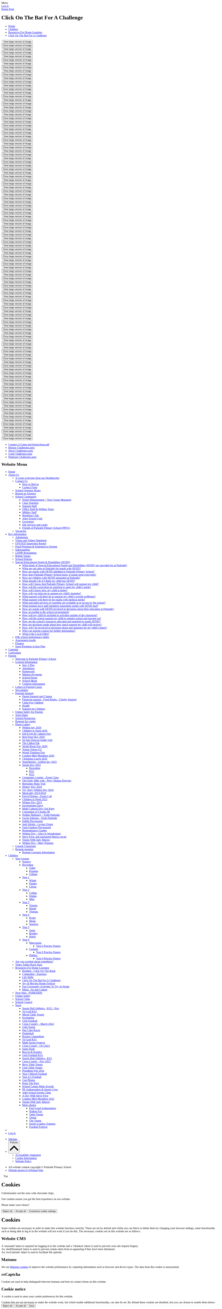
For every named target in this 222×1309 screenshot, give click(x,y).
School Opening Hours (28, 490)
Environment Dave (32, 805)
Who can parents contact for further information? (48, 630)
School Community (26, 496)
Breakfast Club (30, 515)
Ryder (32, 917)
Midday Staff (29, 512)
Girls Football (29, 1020)
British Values (23, 555)
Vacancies (20, 531)
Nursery (26, 861)
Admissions (21, 537)
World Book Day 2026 (34, 746)
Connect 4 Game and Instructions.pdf (28, 444)
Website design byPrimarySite (25, 1170)
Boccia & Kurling (32, 1052)
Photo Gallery (23, 724)
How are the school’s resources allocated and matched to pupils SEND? (61, 621)
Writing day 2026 (31, 727)
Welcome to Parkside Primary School (35, 658)
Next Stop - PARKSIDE (28, 992)
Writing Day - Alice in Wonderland (41, 833)
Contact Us (21, 481)
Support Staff (29, 506)
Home (11, 26)
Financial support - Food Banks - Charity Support (49, 699)
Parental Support (24, 693)
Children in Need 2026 (34, 730)
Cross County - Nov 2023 (36, 1061)
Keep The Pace (30, 1083)
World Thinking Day (33, 752)
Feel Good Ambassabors (42, 1108)
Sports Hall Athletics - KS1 (37, 1058)
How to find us (30, 484)
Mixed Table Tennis (33, 1014)
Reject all (7, 1211)
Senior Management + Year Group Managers (46, 499)
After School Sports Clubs (36, 1092)
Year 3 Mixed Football (34, 1073)
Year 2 (25, 889)
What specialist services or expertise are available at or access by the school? (63, 602)
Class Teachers (30, 502)
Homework (28, 671)
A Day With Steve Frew (35, 1095)
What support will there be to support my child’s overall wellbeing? (59, 596)
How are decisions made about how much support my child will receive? (62, 624)
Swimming (28, 1017)
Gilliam (33, 874)
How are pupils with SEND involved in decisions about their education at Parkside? (68, 609)
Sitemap (12, 1139)
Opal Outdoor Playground (36, 827)
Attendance (28, 668)
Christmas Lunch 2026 (34, 758)
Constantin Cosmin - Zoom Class (40, 777)
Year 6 (25, 939)
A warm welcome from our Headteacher (37, 477)
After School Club (32, 518)
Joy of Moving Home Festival (38, 983)
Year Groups (22, 858)
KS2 (31, 774)
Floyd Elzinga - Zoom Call (37, 796)
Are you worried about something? (34, 961)
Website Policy (23, 1161)
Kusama (33, 871)
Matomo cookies (19, 1266)
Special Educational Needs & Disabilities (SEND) (42, 562)
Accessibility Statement (28, 1155)
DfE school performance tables (32, 637)
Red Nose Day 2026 (33, 736)
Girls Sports (28, 1027)
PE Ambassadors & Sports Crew (40, 1089)
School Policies (23, 559)
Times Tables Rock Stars (28, 964)
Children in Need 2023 (34, 799)
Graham (33, 949)
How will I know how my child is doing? (44, 590)
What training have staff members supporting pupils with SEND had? (60, 605)
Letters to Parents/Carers (28, 687)
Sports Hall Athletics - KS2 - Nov (40, 1008)
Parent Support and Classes (37, 696)
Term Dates (21, 715)
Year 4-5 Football (31, 1077)
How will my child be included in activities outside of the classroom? (59, 615)
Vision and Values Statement (30, 540)
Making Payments (32, 674)
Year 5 (25, 927)
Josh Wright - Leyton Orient (37, 824)
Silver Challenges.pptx (20, 450)
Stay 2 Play (28, 665)
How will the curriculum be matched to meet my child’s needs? (56, 587)
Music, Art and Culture (34, 989)
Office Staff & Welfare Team (38, 509)
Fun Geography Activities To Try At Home (45, 986)
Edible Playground (32, 821)
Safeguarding (22, 549)
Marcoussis (35, 942)
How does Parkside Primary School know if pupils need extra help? (59, 574)
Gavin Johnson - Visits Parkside (39, 818)
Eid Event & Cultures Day (36, 733)
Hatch (32, 936)
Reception (34, 768)
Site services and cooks (35, 524)
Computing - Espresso (34, 974)
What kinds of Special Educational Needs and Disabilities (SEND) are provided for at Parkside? (74, 565)
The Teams (35, 1120)
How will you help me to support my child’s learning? (51, 593)
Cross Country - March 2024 (38, 1023)
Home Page (7, 9)
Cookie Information (26, 1158)
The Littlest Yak (31, 743)
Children (13, 29)
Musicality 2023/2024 (34, 793)
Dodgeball (28, 1033)
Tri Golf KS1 (29, 1039)
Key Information (17, 534)
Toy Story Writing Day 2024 (38, 789)
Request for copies (25, 721)
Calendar (13, 649)
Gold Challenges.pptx (20, 453)
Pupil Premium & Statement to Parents (36, 546)
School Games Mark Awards (38, 1086)
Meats (32, 921)
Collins (33, 892)
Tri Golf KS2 (29, 1011)
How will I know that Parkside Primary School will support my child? (60, 584)
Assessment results (25, 640)
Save (31, 1305)
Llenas (32, 886)
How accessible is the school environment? (45, 612)
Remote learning (24, 849)
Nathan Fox (35, 1111)
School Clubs (22, 999)
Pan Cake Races (31, 1030)
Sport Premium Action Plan (30, 646)
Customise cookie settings (42, 1211)
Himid (32, 908)
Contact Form (29, 487)
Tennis (32, 1117)
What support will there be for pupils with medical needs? (53, 599)
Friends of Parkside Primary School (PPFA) (46, 527)
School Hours (29, 677)
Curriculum (14, 652)
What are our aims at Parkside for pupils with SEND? (51, 568)
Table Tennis (36, 1114)
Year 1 (25, 877)
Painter (33, 883)
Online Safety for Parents (29, 711)
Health (25, 705)
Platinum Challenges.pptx (22, 457)
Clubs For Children (32, 702)
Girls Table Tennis (32, 1067)
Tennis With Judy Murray (36, 839)
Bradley (33, 933)
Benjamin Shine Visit (33, 783)
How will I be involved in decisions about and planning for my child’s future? (64, 627)
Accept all (21, 1211)
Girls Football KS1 (32, 1055)
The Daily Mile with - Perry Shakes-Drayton (46, 780)
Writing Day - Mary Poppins (37, 843)
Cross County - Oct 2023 (36, 1045)
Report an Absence (25, 493)
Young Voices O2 (32, 749)
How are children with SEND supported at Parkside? (51, 577)
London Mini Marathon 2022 (38, 1098)
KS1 (31, 771)
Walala (33, 896)
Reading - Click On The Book (39, 970)
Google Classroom (25, 846)
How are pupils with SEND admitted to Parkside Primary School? (58, 571)
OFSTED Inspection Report (30, 543)
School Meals (29, 680)
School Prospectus (25, 718)
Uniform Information (33, 683)
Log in (5, 6)
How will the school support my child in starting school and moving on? (61, 618)
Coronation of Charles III (36, 811)
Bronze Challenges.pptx (21, 447)
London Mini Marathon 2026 (38, 755)
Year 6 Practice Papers (48, 945)
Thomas (33, 911)
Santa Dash (28, 1048)
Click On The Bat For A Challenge (27, 35)
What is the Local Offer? (35, 633)
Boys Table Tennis (32, 1064)
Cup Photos (28, 1080)
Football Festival (38, 1126)
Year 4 (25, 914)
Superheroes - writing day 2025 (39, 761)
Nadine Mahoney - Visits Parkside (41, 814)
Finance (19, 643)
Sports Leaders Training (42, 1123)
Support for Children (33, 708)
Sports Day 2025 (31, 765)
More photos (29, 1105)
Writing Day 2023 (32, 802)
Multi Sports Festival (33, 1042)
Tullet (32, 867)
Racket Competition (33, 1036)
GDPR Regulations (26, 552)
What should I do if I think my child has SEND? (48, 580)
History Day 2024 (32, 786)
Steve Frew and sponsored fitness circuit (44, 836)
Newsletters (21, 690)
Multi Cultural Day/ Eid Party (38, 808)
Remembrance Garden (34, 830)
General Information (26, 662)
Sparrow (34, 924)
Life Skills (27, 977)
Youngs (33, 905)
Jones (32, 930)
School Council (23, 1002)
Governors (28, 521)
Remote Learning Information (38, 852)
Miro (32, 899)
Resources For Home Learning (25, 32)
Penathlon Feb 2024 (33, 1070)
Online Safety (22, 995)
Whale (32, 880)
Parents (12, 655)
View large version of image (17, 41)
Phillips (33, 955)
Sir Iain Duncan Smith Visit (37, 740)
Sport (18, 1005)
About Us (13, 474)
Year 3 (25, 902)
